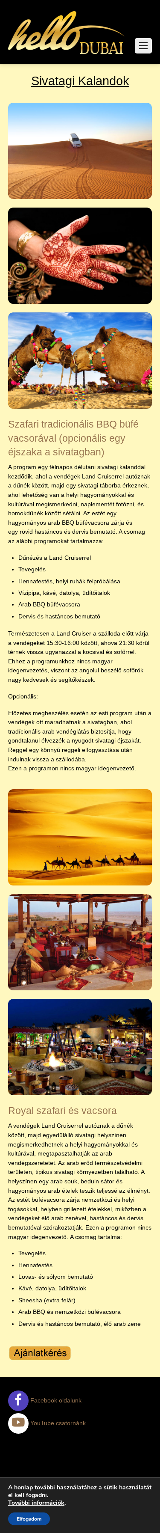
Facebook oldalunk (55, 1400)
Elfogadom (29, 1518)
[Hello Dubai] (66, 54)
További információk (36, 1503)
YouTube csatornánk (57, 1423)
